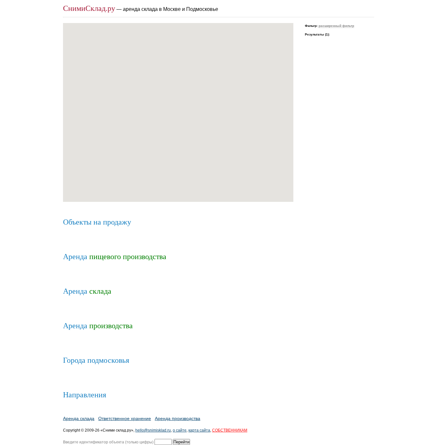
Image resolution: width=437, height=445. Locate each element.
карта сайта (199, 430)
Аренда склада (78, 418)
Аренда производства (177, 418)
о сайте (180, 430)
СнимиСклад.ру (89, 8)
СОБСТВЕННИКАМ (229, 430)
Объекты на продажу (97, 222)
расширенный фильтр (336, 26)
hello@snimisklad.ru (153, 430)
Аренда (114, 256)
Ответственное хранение (124, 418)
